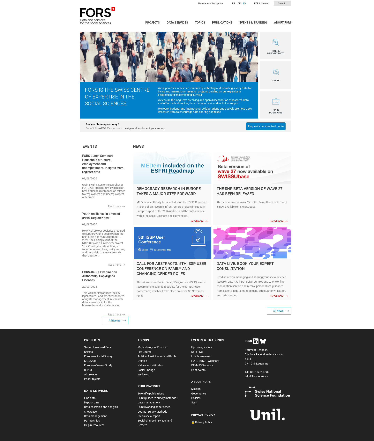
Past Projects (92, 378)
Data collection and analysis (101, 406)
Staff (194, 402)
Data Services (177, 22)
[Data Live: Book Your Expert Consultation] (252, 242)
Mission (196, 388)
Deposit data (92, 402)
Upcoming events (201, 347)
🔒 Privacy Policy (201, 422)
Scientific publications (151, 393)
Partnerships (92, 420)
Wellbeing (143, 374)
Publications (222, 22)
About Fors (283, 22)
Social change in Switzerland (155, 420)
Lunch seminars (201, 356)
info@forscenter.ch (256, 376)
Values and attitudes (150, 365)
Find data (90, 398)
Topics (200, 22)
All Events (114, 320)
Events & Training (253, 22)
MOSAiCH (90, 360)
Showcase (90, 411)
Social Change (146, 370)
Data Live (197, 351)
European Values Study (98, 365)
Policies (195, 398)
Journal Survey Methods (152, 411)
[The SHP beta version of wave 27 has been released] (252, 167)
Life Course (144, 351)
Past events (198, 370)
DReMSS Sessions (202, 365)
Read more (114, 206)
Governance (198, 393)
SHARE (88, 370)
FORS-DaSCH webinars (205, 360)
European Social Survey (98, 356)
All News (278, 310)
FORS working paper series (154, 406)
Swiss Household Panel (98, 347)
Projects (152, 22)
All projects (90, 374)
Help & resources (94, 425)
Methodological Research (153, 347)
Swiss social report (149, 416)
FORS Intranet (261, 3)
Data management (95, 416)
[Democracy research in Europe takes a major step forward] (172, 167)
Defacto (142, 425)
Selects (88, 351)
